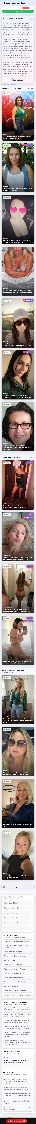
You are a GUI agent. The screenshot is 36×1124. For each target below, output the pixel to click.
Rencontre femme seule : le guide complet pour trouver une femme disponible (16, 1081)
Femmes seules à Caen (12, 908)
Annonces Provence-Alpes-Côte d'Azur (18, 995)
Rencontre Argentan (11, 918)
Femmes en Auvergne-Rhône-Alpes (17, 941)
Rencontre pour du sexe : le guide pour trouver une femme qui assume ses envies (17, 1102)
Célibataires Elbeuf (10, 903)
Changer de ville (18, 80)
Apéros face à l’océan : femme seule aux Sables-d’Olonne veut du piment (17, 1009)
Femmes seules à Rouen (12, 923)
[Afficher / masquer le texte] (31, 19)
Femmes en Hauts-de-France (14, 969)
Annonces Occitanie (11, 986)
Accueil (3, 84)
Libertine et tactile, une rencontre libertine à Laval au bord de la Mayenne (18, 1027)
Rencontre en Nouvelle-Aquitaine (16, 982)
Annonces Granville (11, 913)
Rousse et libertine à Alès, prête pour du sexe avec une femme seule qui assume (17, 1034)
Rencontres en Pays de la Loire (15, 991)
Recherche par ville (16, 8)
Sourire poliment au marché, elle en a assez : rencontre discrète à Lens (17, 1021)
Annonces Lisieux (10, 928)
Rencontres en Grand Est (13, 965)
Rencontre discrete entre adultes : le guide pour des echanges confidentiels (17, 1094)
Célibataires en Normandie (13, 978)
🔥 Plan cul (25, 8)
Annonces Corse (10, 960)
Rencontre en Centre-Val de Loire (16, 956)
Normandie (10, 84)
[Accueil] (8, 8)
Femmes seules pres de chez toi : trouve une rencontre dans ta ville (16, 1088)
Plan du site (25, 1118)
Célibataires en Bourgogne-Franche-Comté (17, 946)
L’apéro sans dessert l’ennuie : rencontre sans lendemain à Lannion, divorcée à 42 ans (17, 1042)
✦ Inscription (18, 11)
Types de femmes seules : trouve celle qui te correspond (17, 1109)
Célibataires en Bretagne (13, 952)
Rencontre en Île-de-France (14, 973)
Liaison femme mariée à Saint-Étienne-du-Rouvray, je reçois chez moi (18, 1015)
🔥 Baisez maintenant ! (16, 1121)
